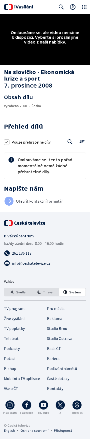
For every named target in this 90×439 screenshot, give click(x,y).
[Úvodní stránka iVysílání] (18, 7)
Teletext (11, 338)
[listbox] (45, 292)
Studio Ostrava (59, 338)
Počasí (9, 358)
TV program (14, 308)
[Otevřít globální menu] (84, 7)
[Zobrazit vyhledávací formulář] (61, 7)
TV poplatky (14, 328)
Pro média (55, 308)
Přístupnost (63, 430)
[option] (17, 292)
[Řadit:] (82, 141)
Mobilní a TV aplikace (22, 378)
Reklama (54, 318)
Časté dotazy (58, 378)
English (9, 430)
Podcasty (12, 348)
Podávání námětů (62, 368)
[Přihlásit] (72, 7)
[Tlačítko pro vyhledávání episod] (70, 142)
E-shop (10, 368)
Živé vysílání (14, 318)
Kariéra (53, 358)
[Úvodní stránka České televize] (25, 223)
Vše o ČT (11, 388)
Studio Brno (57, 328)
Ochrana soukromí (34, 430)
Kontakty (55, 388)
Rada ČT (54, 348)
